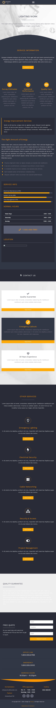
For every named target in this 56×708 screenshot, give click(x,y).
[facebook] (28, 696)
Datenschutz (25, 705)
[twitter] (24, 696)
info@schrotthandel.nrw (9, 690)
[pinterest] (32, 696)
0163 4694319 (46, 690)
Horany (32, 701)
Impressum (31, 705)
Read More (28, 309)
